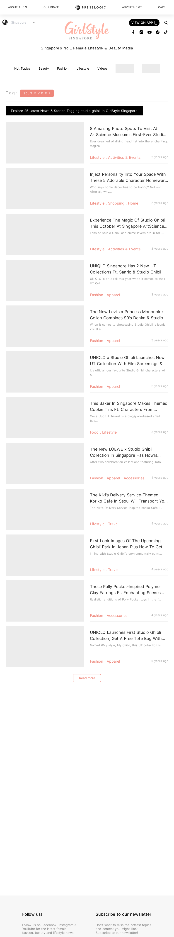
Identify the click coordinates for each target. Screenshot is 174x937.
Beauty (44, 68)
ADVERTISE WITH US (132, 7)
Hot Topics (22, 68)
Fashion (62, 68)
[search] (166, 23)
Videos (102, 68)
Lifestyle (83, 68)
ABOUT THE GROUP (17, 7)
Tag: (12, 92)
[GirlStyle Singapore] (87, 31)
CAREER (162, 7)
